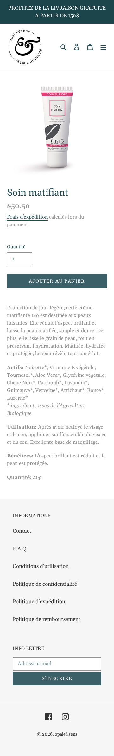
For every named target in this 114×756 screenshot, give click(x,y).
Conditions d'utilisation (41, 566)
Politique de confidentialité (45, 584)
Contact (22, 531)
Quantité (16, 247)
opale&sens (66, 734)
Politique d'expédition (39, 601)
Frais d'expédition (27, 217)
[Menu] (103, 47)
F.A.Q (20, 548)
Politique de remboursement (46, 619)
